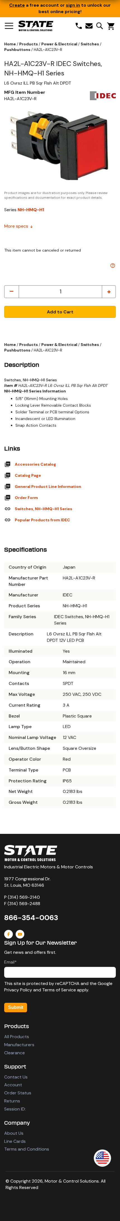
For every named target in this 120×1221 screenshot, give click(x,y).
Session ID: (15, 1109)
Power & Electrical (59, 43)
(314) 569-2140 (24, 897)
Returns (12, 1101)
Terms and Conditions (26, 1149)
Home (10, 43)
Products (29, 43)
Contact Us (16, 1077)
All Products (16, 1037)
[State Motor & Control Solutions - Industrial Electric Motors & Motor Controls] (30, 853)
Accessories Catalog (35, 464)
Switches (90, 43)
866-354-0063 (31, 917)
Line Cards (15, 1141)
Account (13, 1085)
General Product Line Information (48, 486)
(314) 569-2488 (24, 903)
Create (17, 5)
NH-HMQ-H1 (31, 210)
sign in (73, 5)
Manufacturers (19, 1045)
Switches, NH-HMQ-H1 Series (43, 508)
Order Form (26, 497)
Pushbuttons (17, 49)
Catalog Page (28, 475)
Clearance (14, 1053)
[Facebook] (8, 934)
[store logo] (35, 26)
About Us (13, 1133)
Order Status (17, 1093)
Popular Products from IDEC (42, 519)
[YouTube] (20, 934)
